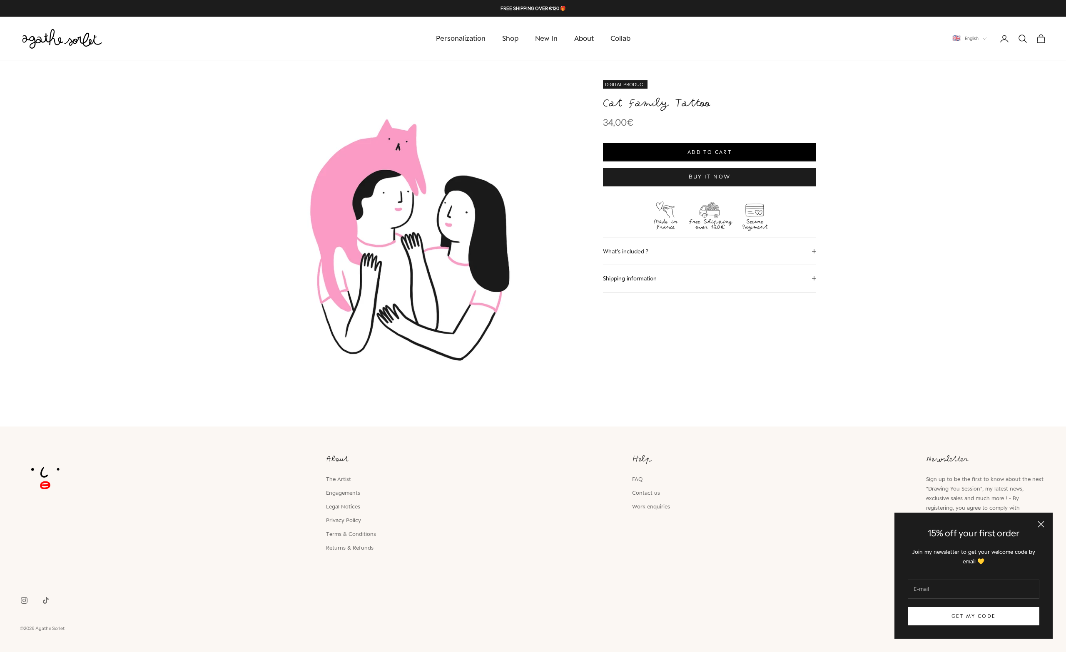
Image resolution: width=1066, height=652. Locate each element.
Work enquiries (651, 506)
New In (546, 38)
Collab (620, 38)
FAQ (637, 479)
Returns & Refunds (350, 547)
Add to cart (709, 152)
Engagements (343, 492)
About (584, 38)
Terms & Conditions (351, 534)
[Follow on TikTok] (46, 600)
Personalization (461, 38)
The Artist (338, 479)
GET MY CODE (973, 616)
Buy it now (709, 177)
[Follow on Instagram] (24, 600)
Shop (510, 38)
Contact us (646, 492)
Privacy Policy (343, 520)
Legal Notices (343, 506)
